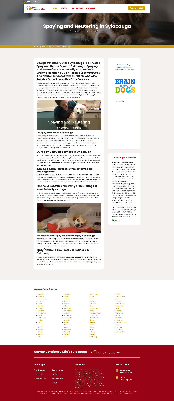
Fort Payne (67, 308)
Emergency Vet (57, 370)
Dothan (40, 334)
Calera (40, 315)
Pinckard (118, 294)
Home (55, 8)
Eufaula (66, 296)
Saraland (119, 311)
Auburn (40, 308)
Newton (92, 320)
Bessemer (41, 311)
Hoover (66, 327)
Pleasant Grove (121, 296)
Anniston (41, 301)
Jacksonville (93, 294)
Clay (39, 322)
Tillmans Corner (121, 322)
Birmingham (42, 313)
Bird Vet (55, 374)
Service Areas (77, 8)
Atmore (40, 306)
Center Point (42, 318)
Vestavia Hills (120, 332)
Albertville (41, 296)
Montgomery (94, 308)
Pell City (92, 334)
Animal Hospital (39, 370)
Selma (118, 315)
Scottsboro (119, 313)
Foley (65, 306)
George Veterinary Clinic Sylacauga (60, 351)
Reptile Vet (56, 383)
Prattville (119, 299)
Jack (65, 337)
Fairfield (66, 299)
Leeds (92, 299)
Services (64, 8)
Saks (117, 308)
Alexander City (42, 299)
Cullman (40, 325)
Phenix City (93, 337)
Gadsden (67, 313)
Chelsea (40, 320)
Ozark (92, 330)
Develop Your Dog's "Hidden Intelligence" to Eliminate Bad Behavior (124, 67)
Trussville (119, 327)
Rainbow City (120, 304)
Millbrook (93, 304)
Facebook (131, 393)
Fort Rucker (68, 311)
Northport (93, 322)
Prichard (118, 301)
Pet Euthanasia (57, 378)
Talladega (119, 320)
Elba (39, 337)
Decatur (40, 332)
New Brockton (94, 318)
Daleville (40, 327)
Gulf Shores (68, 318)
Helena (66, 322)
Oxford (92, 327)
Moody (92, 311)
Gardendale (67, 315)
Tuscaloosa (119, 330)
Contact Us (90, 8)
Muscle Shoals (94, 315)
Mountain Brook (95, 313)
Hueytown (67, 330)
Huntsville (67, 332)
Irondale (66, 334)
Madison (92, 301)
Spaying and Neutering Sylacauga (59, 47)
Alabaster (41, 294)
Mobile (92, 306)
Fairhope (67, 301)
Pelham (92, 332)
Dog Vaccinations (40, 378)
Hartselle (67, 320)
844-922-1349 (31, 2)
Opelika (92, 325)
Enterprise (67, 294)
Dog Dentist (38, 374)
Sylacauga (43, 47)
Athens (40, 304)
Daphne (40, 330)
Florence (66, 304)
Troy (117, 325)
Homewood (67, 325)
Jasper (92, 296)
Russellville (119, 306)
